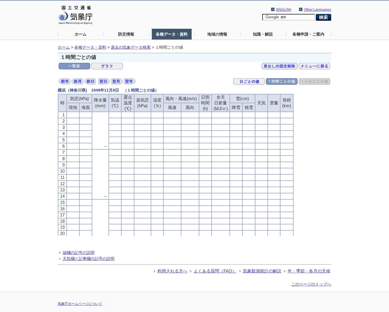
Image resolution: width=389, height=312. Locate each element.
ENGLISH (283, 10)
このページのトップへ (311, 284)
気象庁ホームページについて (80, 304)
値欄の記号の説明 (79, 252)
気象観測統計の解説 (262, 270)
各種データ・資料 (172, 34)
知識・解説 (263, 34)
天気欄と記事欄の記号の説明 (88, 258)
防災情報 (126, 34)
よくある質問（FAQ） (215, 270)
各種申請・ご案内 (308, 34)
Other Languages (317, 10)
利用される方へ (172, 270)
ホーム (81, 34)
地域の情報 (217, 34)
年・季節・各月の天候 (309, 270)
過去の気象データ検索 (131, 47)
